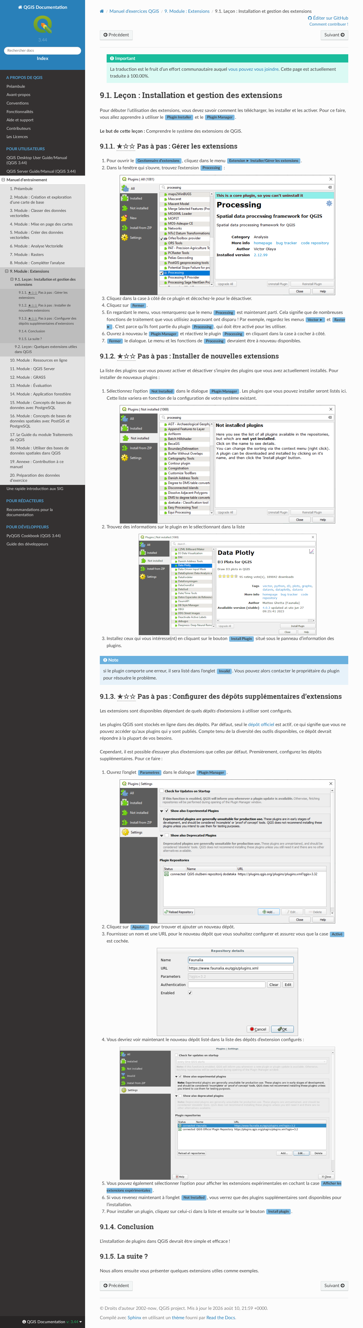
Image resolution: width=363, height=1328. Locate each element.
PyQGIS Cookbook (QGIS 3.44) (34, 536)
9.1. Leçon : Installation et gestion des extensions (45, 282)
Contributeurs (19, 128)
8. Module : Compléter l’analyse (37, 263)
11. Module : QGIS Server (32, 369)
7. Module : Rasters (27, 255)
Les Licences (17, 137)
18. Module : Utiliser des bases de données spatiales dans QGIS (39, 450)
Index (42, 58)
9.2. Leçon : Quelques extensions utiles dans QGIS (46, 349)
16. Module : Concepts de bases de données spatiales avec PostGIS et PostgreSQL (40, 421)
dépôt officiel (261, 724)
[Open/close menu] (3, 180)
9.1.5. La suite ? (30, 339)
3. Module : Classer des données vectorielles (38, 213)
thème (178, 1318)
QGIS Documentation (44, 7)
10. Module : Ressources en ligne (38, 360)
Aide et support (20, 120)
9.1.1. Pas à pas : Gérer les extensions (43, 295)
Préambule (16, 86)
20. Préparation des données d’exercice (35, 478)
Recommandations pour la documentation (30, 512)
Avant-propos (18, 95)
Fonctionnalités (20, 112)
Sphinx (134, 1318)
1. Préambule (21, 189)
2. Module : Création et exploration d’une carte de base (40, 200)
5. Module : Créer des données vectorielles (36, 235)
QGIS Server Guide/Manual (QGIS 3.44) (41, 171)
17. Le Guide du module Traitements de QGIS (41, 437)
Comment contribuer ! (328, 24)
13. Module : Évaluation (31, 385)
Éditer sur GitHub (330, 18)
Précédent (118, 35)
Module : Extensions (187, 11)
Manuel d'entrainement (27, 180)
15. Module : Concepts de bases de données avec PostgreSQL (40, 405)
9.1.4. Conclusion (32, 331)
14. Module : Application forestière (40, 394)
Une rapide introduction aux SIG (35, 489)
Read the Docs (220, 1318)
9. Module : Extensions (29, 271)
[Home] (102, 11)
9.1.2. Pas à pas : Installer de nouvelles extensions (45, 308)
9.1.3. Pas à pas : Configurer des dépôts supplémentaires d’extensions (47, 321)
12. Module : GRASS (28, 377)
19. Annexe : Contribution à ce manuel (37, 464)
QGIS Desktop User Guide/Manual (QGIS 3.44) (37, 160)
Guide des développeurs (27, 544)
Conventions (18, 103)
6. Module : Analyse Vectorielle (36, 246)
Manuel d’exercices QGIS (134, 11)
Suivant (332, 35)
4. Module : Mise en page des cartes (41, 224)
